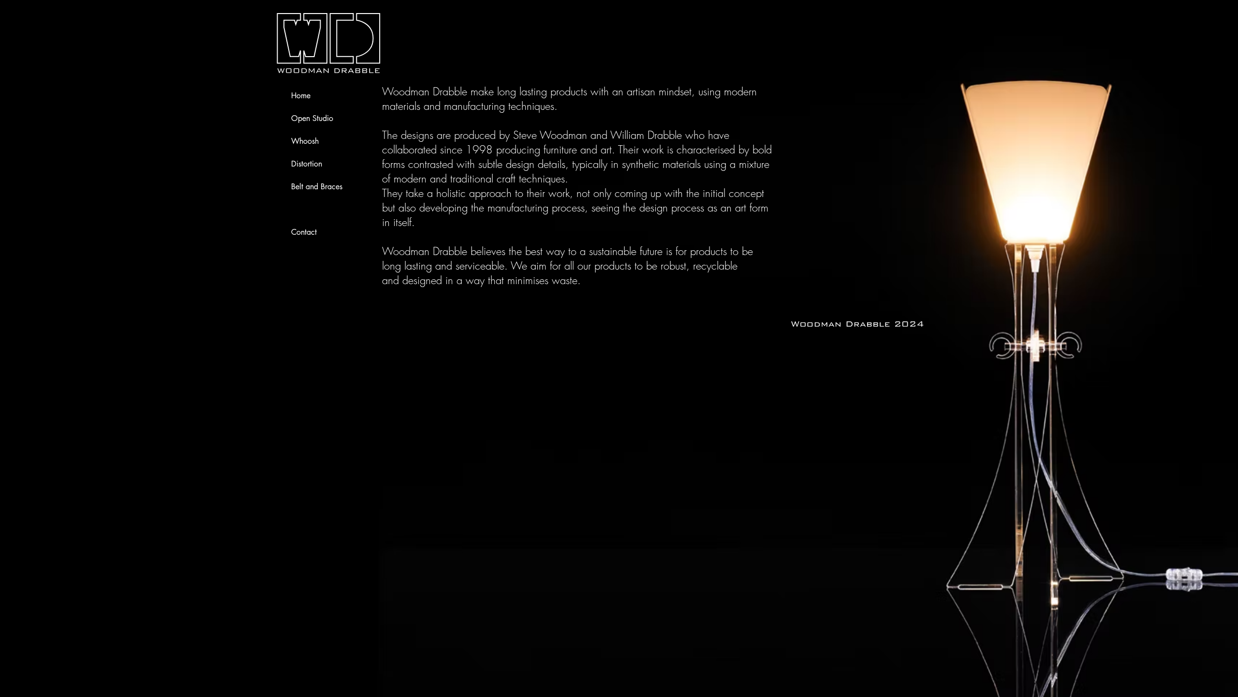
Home (300, 96)
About (301, 209)
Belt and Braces (316, 187)
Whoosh (305, 141)
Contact (304, 232)
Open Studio (312, 118)
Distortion (306, 164)
